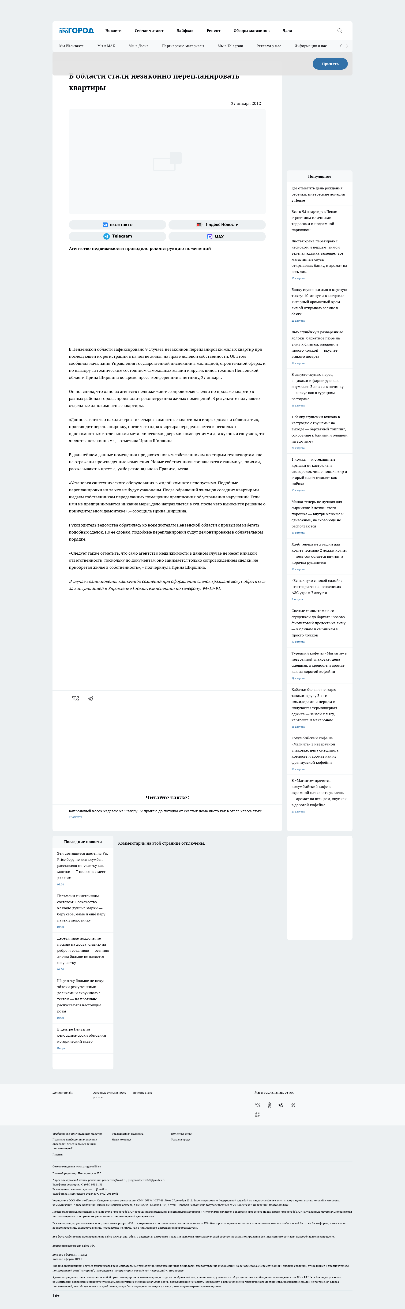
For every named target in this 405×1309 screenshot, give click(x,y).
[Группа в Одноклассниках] (269, 1105)
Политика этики (181, 1133)
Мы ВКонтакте (71, 46)
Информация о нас (311, 46)
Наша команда (121, 1139)
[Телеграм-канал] (117, 236)
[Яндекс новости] (217, 224)
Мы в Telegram (230, 46)
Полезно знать (142, 1092)
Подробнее (176, 1270)
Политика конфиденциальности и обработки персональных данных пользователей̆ (74, 1144)
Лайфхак (185, 30)
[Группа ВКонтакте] (117, 224)
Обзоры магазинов (252, 30)
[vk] (76, 698)
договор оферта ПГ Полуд (69, 1254)
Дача (287, 30)
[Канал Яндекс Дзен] (293, 1105)
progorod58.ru (123, 1211)
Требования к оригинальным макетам (77, 1133)
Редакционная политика (127, 1133)
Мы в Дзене (139, 46)
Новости (113, 30)
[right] (347, 46)
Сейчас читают (149, 30)
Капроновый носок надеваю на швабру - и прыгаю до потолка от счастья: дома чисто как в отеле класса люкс (165, 814)
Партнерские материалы (183, 46)
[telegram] (92, 698)
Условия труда (180, 1139)
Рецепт (214, 30)
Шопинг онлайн (62, 1092)
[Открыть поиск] (339, 30)
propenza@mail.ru (114, 1180)
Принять (330, 63)
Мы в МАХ (106, 46)
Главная (57, 1154)
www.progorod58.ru (88, 1166)
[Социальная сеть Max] (217, 236)
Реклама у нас (269, 46)
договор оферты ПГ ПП (67, 1259)
